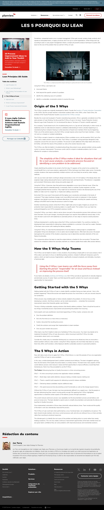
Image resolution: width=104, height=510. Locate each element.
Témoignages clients (59, 474)
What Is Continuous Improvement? (14, 103)
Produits (31, 474)
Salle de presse (57, 487)
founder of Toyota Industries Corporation (88, 110)
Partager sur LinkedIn (15, 139)
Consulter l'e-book (12, 67)
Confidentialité (25, 507)
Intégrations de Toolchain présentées (34, 485)
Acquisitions (7, 497)
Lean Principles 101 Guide (15, 76)
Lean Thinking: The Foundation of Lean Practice (15, 92)
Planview (9, 15)
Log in (97, 9)
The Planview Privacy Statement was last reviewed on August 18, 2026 (87, 498)
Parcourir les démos (93, 15)
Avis (62, 490)
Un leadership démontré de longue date (63, 472)
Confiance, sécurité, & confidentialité (10, 482)
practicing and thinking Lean (58, 276)
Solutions (33, 15)
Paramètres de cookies (36, 507)
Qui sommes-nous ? (58, 15)
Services (31, 479)
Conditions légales (16, 507)
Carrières (4, 477)
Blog (55, 484)
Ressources (44, 15)
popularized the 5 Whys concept (70, 115)
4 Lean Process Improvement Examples (15, 106)
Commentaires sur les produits (61, 477)
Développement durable (8, 484)
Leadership (5, 474)
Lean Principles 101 (10, 85)
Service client (87, 9)
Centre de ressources (59, 479)
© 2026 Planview (6, 507)
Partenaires (75, 9)
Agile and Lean (9, 99)
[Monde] (80, 15)
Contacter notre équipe (89, 476)
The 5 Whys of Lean (12, 96)
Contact (70, 15)
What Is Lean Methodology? (12, 88)
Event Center (57, 482)
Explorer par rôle (34, 492)
